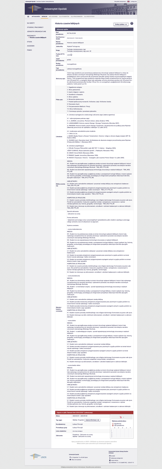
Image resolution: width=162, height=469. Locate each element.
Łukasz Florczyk (78, 424)
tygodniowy (117, 424)
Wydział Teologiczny (73, 46)
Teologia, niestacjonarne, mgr (76, 49)
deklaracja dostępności (117, 458)
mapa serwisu (114, 460)
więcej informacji (91, 420)
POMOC (29, 50)
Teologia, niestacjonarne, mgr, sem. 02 (79, 51)
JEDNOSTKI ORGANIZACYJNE (36, 31)
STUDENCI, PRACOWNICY (35, 27)
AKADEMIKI (30, 46)
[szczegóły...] (123, 417)
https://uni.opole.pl (76, 459)
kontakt (113, 456)
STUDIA (29, 42)
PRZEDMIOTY (31, 36)
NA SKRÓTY (31, 23)
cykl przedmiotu (119, 425)
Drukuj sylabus (119, 24)
